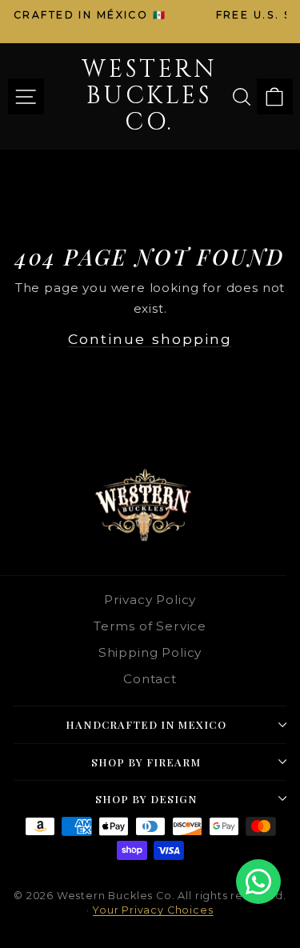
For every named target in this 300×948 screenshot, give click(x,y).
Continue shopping (150, 338)
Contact (150, 678)
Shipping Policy (150, 652)
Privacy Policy (150, 599)
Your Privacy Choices (153, 910)
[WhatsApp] (258, 881)
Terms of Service (150, 626)
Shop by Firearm (146, 762)
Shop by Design (146, 799)
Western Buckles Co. (149, 96)
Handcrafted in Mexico (146, 724)
